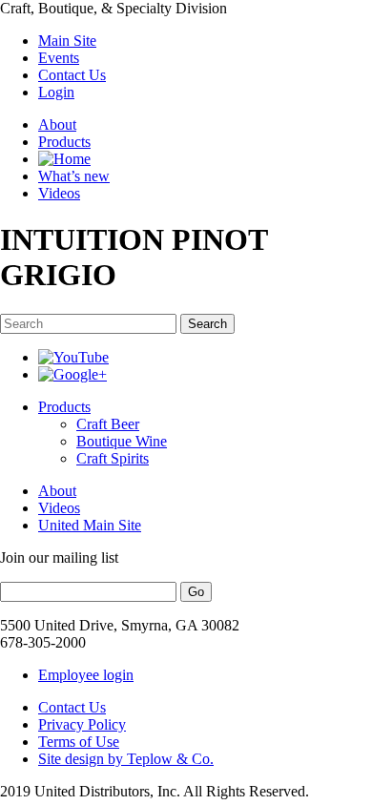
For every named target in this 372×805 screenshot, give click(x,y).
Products (64, 142)
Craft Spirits (112, 458)
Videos (59, 193)
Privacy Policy (82, 724)
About (57, 124)
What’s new (74, 176)
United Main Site (89, 525)
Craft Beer (107, 424)
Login (56, 92)
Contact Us (72, 75)
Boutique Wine (121, 441)
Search (207, 324)
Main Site (67, 40)
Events (58, 58)
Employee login (86, 675)
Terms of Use (78, 741)
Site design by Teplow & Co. (126, 759)
